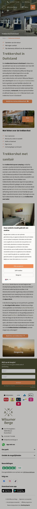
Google (5, 254)
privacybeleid (23, 259)
